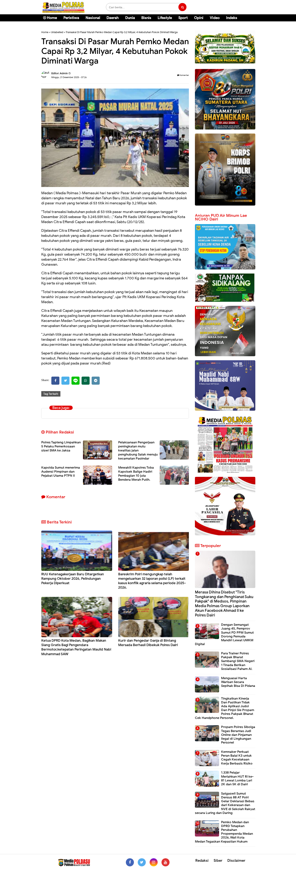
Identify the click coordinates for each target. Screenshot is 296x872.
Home (51, 18)
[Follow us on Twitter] (142, 862)
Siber (218, 860)
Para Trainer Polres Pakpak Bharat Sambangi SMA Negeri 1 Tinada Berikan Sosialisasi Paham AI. (238, 661)
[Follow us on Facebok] (130, 862)
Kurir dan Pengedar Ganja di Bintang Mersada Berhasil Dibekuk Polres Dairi (148, 642)
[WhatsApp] (86, 381)
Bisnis (146, 18)
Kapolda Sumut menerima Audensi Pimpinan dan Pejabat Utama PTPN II (60, 472)
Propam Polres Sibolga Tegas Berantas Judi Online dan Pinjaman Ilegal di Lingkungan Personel (238, 735)
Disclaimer (236, 860)
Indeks (231, 18)
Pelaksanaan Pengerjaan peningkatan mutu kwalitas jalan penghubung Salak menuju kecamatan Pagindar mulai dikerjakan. (138, 452)
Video (215, 18)
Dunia (130, 18)
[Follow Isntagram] (154, 862)
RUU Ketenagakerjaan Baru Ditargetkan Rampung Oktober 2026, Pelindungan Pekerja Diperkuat (72, 578)
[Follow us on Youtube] (165, 862)
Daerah (113, 18)
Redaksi (202, 860)
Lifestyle (165, 18)
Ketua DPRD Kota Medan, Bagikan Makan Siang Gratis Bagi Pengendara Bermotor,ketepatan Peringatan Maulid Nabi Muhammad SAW (76, 647)
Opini (198, 18)
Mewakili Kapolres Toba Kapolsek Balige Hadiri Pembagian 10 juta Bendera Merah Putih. (136, 474)
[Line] (75, 381)
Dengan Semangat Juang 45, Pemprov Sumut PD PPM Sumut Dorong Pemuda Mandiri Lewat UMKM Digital (224, 634)
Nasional (93, 18)
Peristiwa (71, 18)
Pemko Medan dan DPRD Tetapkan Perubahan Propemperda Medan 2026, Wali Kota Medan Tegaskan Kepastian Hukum (224, 832)
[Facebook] (55, 381)
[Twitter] (65, 381)
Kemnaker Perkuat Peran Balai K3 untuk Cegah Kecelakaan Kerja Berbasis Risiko (237, 757)
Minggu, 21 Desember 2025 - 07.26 (69, 77)
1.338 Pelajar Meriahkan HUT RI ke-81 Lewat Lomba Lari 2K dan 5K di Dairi (237, 778)
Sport (183, 18)
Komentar (184, 75)
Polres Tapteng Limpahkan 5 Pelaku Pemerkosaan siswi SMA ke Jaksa (61, 446)
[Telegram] (96, 381)
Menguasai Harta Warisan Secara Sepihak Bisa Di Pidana (238, 682)
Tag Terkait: (50, 394)
